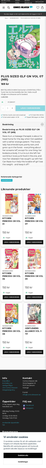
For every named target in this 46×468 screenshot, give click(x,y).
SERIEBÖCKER (14, 18)
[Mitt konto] (38, 7)
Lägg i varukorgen (11, 242)
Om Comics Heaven (10, 388)
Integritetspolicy (8, 390)
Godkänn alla (23, 455)
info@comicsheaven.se (32, 395)
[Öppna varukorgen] (42, 7)
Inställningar (23, 462)
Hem (6, 18)
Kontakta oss (7, 383)
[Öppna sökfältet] (8, 7)
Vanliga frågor (7, 385)
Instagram (29, 408)
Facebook (30, 405)
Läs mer (5, 97)
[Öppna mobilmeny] (3, 7)
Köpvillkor (6, 381)
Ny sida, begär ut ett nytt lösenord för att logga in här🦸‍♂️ (23, 14)
